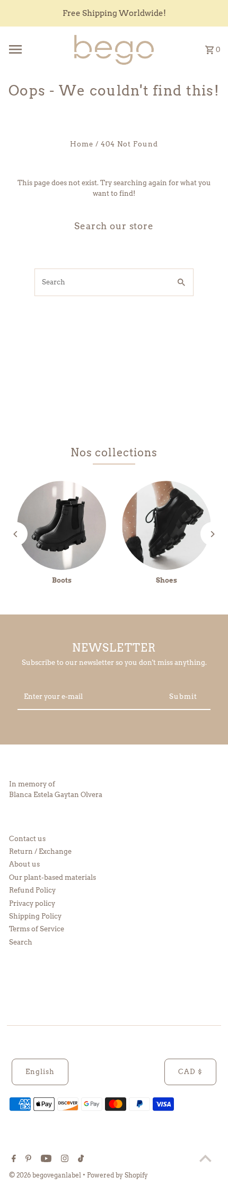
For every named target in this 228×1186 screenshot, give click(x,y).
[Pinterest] (27, 1159)
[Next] (212, 534)
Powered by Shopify (117, 1175)
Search (20, 942)
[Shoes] (166, 525)
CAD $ (190, 1072)
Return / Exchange (40, 851)
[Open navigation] (36, 49)
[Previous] (16, 534)
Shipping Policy (35, 916)
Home (81, 144)
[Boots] (61, 525)
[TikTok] (79, 1159)
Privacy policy (32, 903)
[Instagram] (63, 1159)
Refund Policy (32, 890)
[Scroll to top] (205, 1158)
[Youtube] (44, 1159)
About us (24, 864)
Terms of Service (36, 929)
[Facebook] (12, 1159)
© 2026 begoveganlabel (46, 1175)
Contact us (27, 839)
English (40, 1072)
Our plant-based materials (52, 877)
